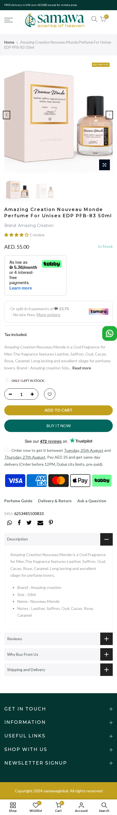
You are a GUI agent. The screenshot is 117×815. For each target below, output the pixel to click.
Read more (81, 367)
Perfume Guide (18, 500)
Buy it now (59, 425)
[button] (17, 234)
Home (9, 42)
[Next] (109, 115)
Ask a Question (91, 500)
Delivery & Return (55, 500)
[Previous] (6, 115)
